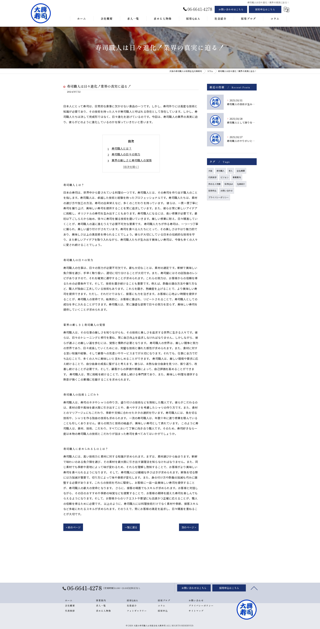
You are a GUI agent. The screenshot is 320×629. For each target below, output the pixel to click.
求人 (231, 170)
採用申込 (212, 190)
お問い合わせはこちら (231, 9)
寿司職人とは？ (122, 148)
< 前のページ (73, 527)
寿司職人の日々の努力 (126, 154)
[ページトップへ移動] (254, 588)
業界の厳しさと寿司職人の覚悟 (132, 160)
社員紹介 (241, 183)
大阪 (210, 170)
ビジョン (224, 177)
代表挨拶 (212, 177)
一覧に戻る (131, 527)
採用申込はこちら (265, 9)
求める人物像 (214, 183)
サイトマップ (196, 610)
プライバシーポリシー (218, 197)
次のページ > (189, 527)
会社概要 (241, 170)
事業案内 (237, 177)
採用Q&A (228, 183)
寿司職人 (220, 170)
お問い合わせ (226, 190)
